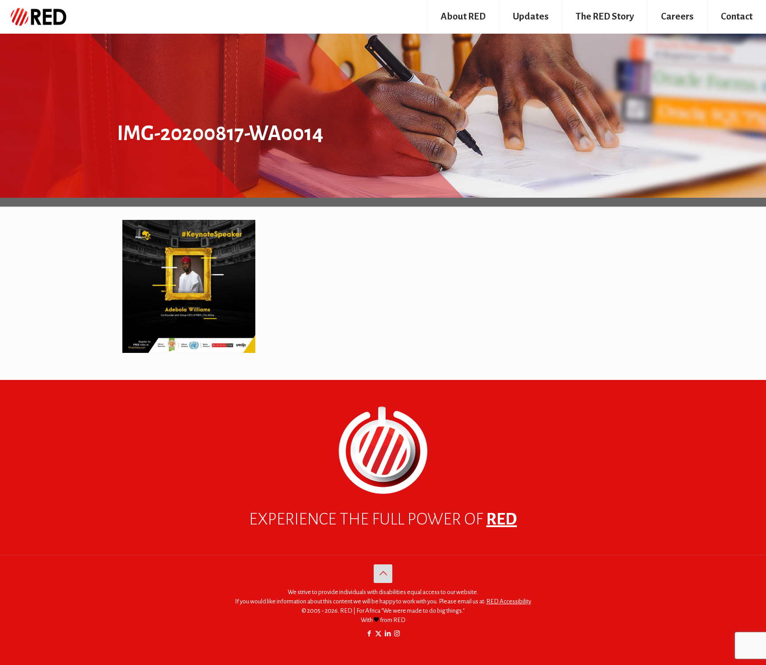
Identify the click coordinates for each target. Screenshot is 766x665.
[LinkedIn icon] (387, 633)
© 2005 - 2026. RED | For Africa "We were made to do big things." (383, 610)
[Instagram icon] (397, 633)
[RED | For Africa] (38, 16)
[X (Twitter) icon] (378, 633)
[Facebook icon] (369, 633)
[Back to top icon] (383, 573)
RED (501, 519)
